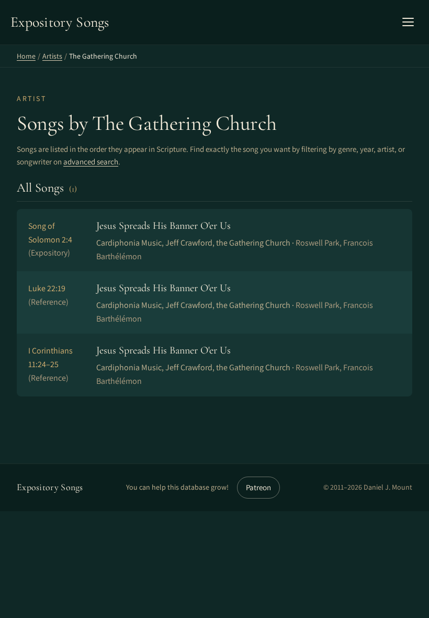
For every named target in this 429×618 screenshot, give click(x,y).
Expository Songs (50, 487)
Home (26, 56)
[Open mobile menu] (408, 22)
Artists (52, 56)
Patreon (258, 487)
